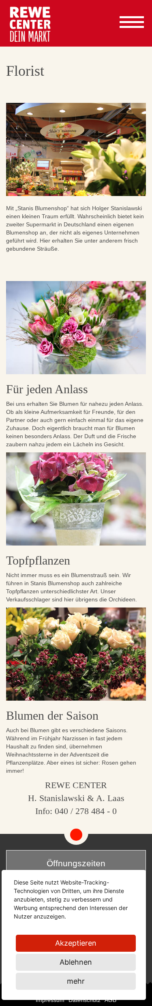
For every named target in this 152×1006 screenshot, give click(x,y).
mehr (76, 981)
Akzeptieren (75, 943)
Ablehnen (76, 962)
